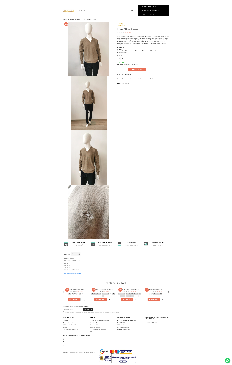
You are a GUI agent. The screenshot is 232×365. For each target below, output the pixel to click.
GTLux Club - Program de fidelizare (99, 320)
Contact (65, 327)
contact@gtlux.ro (152, 323)
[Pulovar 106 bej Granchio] (89, 49)
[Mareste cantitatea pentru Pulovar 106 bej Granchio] (124, 69)
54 (122, 58)
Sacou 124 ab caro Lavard (76, 289)
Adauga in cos (137, 69)
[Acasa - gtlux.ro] (68, 10)
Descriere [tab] (67, 254)
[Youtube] (63, 341)
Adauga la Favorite (124, 83)
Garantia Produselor (95, 327)
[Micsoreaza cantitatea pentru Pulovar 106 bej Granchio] (118, 69)
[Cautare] (99, 10)
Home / (65, 19)
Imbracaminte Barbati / (75, 19)
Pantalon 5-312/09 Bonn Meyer (129, 289)
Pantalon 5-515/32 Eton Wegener (103, 289)
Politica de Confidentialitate (111, 312)
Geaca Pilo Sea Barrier (156, 289)
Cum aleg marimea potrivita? (70, 329)
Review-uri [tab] (76, 254)
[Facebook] (63, 339)
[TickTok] (63, 343)
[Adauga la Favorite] (82, 299)
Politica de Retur (94, 325)
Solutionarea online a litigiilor (98, 329)
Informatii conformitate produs (72, 273)
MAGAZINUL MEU (68, 317)
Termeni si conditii (68, 323)
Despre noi (66, 320)
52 (119, 58)
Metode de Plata (94, 323)
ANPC (91, 331)
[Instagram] (63, 345)
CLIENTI (92, 317)
